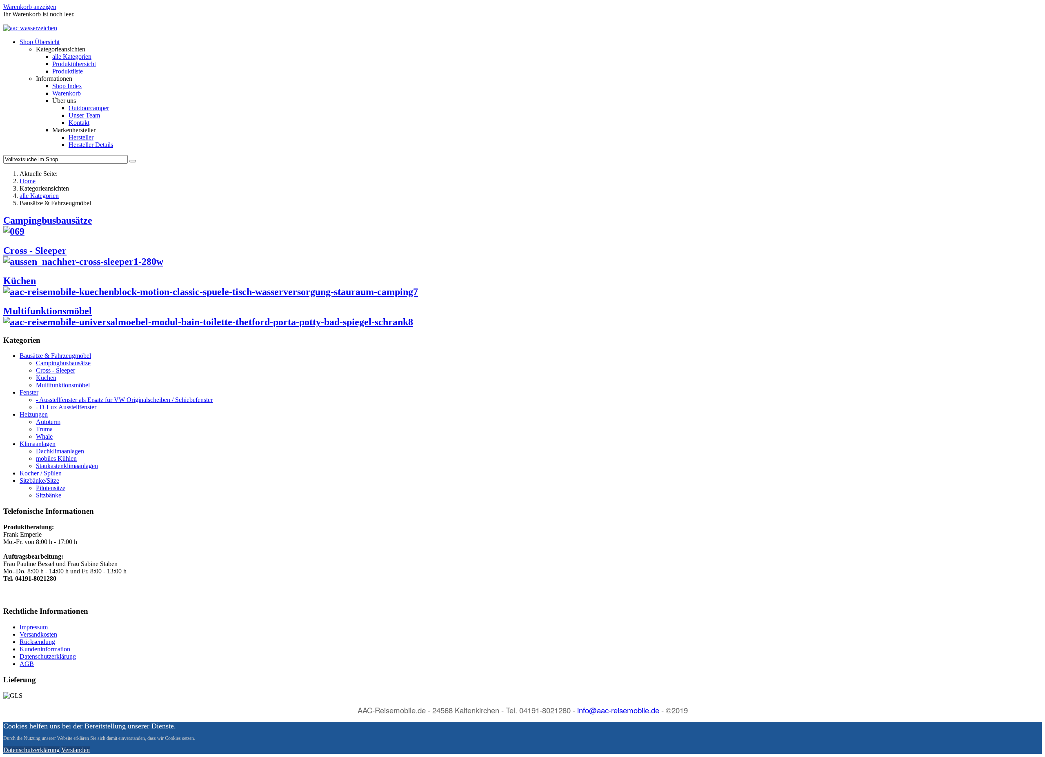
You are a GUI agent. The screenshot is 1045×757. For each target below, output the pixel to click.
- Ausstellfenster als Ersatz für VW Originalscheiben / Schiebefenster (124, 399)
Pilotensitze (50, 487)
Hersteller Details (91, 144)
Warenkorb (66, 93)
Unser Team (84, 115)
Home (28, 181)
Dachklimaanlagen (60, 451)
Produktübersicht (74, 63)
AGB (27, 663)
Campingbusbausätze (63, 363)
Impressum (34, 627)
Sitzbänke (48, 495)
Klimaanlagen (38, 443)
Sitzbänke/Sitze (39, 480)
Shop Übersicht (40, 41)
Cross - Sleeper (35, 250)
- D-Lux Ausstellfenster (66, 407)
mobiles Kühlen (56, 458)
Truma (44, 429)
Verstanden (75, 749)
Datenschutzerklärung (48, 656)
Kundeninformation (45, 649)
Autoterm (48, 421)
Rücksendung (37, 641)
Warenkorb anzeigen (29, 6)
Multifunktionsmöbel (47, 311)
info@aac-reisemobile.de (618, 710)
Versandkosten (38, 634)
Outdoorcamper (89, 107)
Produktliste (67, 71)
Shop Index (67, 85)
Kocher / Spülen (41, 473)
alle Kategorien (71, 56)
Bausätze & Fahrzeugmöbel (55, 355)
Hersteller (81, 137)
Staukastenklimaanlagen (67, 465)
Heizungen (34, 414)
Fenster (29, 392)
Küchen (19, 280)
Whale (44, 436)
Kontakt (79, 122)
